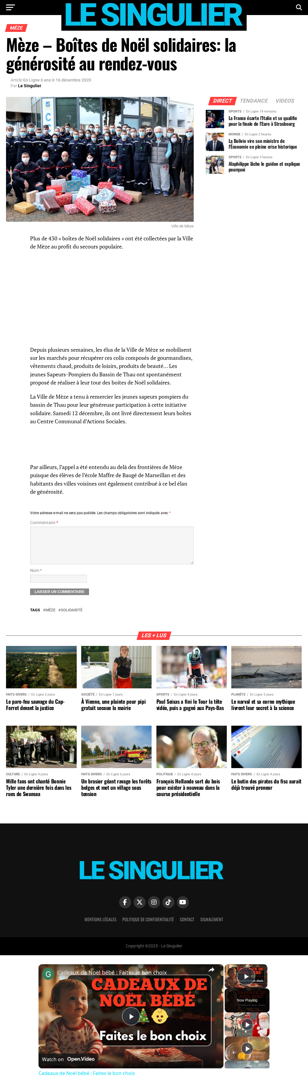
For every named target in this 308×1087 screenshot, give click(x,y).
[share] (211, 969)
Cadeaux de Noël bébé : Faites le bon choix (112, 972)
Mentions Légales (100, 919)
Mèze (50, 610)
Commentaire (44, 522)
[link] (48, 974)
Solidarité (71, 610)
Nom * (36, 570)
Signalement (211, 919)
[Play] (247, 1024)
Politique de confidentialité (148, 919)
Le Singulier (29, 85)
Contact (187, 919)
